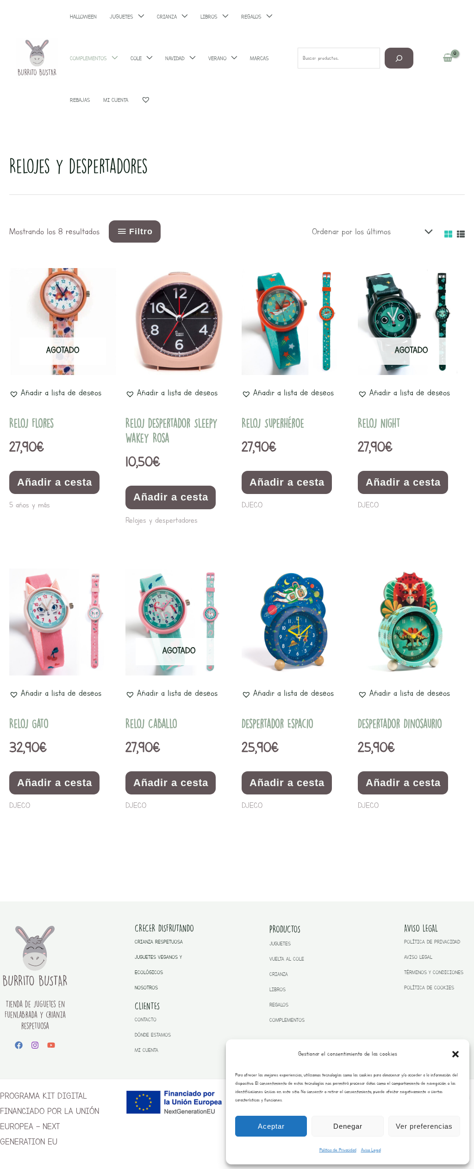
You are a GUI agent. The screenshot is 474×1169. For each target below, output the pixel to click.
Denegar (347, 1126)
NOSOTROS (146, 987)
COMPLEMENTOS (287, 1020)
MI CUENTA (146, 1050)
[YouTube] (51, 1045)
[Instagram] (35, 1045)
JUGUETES (280, 943)
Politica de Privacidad (337, 1150)
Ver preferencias (424, 1126)
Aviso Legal (371, 1150)
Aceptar (271, 1126)
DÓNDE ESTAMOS (153, 1034)
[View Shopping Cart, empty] (448, 58)
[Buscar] (399, 58)
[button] (455, 1054)
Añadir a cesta (54, 482)
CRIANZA (278, 974)
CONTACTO (145, 1019)
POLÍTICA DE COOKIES (429, 987)
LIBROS (277, 989)
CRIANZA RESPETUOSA (159, 941)
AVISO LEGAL (418, 957)
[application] (112, 58)
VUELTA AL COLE (286, 959)
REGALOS (278, 1004)
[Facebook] (19, 1045)
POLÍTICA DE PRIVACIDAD (432, 941)
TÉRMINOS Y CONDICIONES (433, 972)
